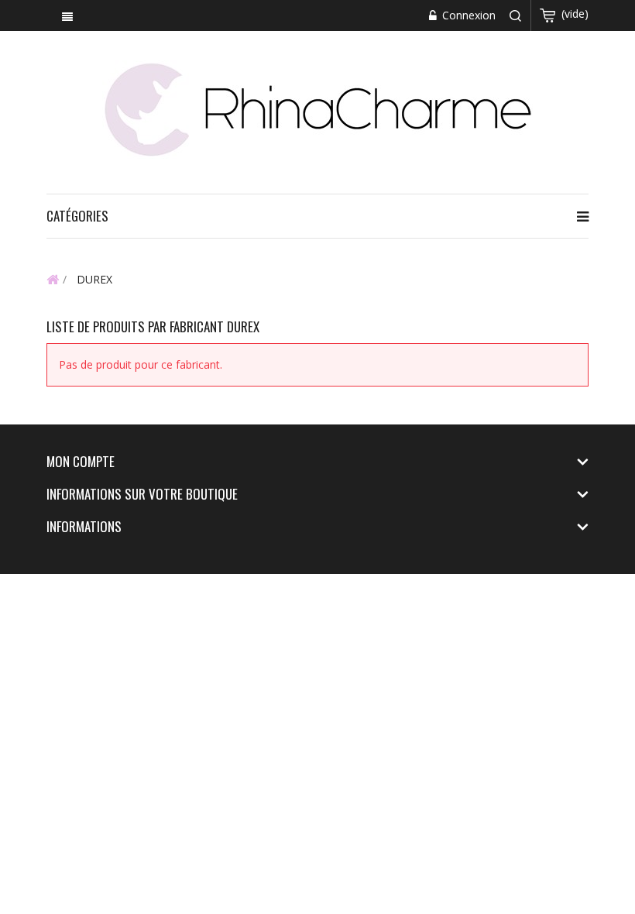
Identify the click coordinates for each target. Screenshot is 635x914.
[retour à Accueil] (52, 279)
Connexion (467, 15)
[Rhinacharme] (317, 108)
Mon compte (80, 461)
